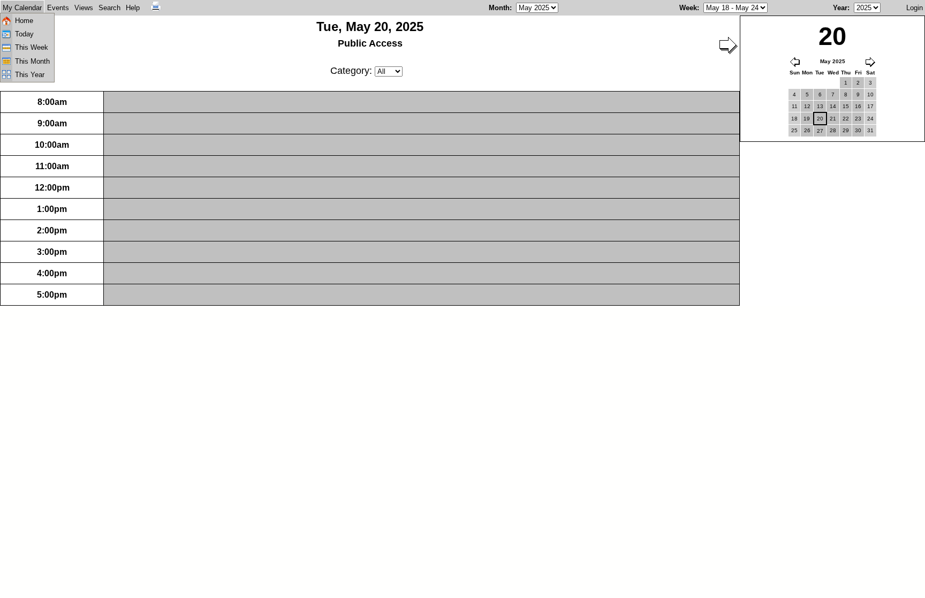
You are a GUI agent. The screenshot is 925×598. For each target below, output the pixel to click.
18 (794, 119)
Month (499, 8)
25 (794, 130)
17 (870, 106)
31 (870, 130)
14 (833, 106)
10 (870, 94)
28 (833, 130)
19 (806, 119)
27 (820, 131)
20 (820, 119)
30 (858, 130)
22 (846, 119)
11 (795, 106)
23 (858, 119)
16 (858, 106)
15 (846, 106)
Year (840, 8)
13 (820, 106)
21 (833, 119)
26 (807, 130)
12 (807, 106)
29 (846, 130)
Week (688, 8)
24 (870, 119)
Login (914, 8)
